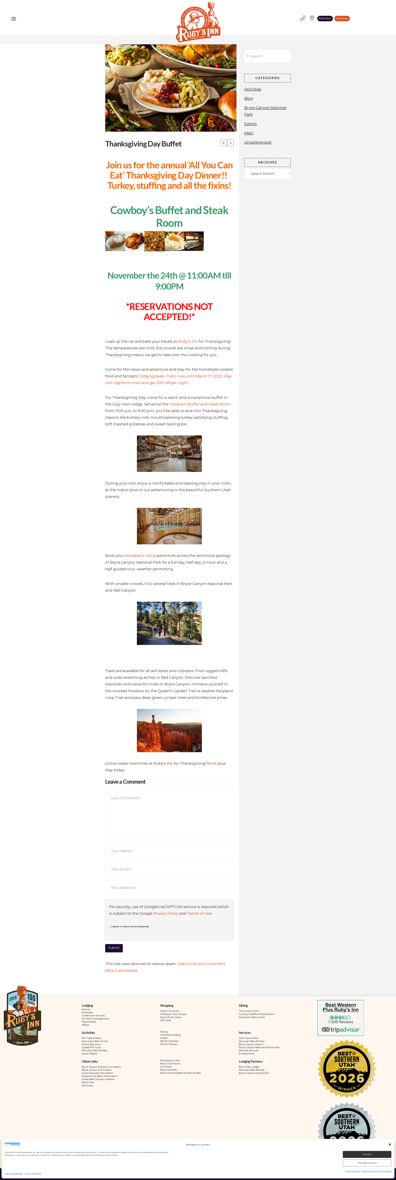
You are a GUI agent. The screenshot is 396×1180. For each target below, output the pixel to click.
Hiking (164, 1031)
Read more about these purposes (376, 1171)
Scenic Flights (89, 1053)
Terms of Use (199, 913)
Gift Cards (165, 1020)
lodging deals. (152, 376)
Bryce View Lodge (249, 1067)
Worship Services (248, 1050)
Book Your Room (170, 1063)
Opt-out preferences (14, 1173)
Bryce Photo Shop (170, 1017)
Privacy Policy (165, 913)
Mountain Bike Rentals (94, 1050)
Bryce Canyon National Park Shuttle (259, 1047)
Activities (252, 89)
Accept (367, 1154)
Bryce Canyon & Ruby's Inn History (101, 1067)
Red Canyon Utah (170, 1060)
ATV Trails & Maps (91, 1038)
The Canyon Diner (249, 1011)
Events (250, 123)
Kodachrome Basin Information (100, 1076)
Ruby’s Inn (188, 341)
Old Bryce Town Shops (173, 1014)
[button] (389, 1144)
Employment (246, 1053)
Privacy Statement (32, 1173)
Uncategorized (257, 142)
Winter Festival (168, 1044)
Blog (248, 98)
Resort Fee (88, 1082)
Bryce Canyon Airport (251, 1044)
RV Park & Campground (95, 1018)
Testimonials (89, 1021)
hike (148, 583)
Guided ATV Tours (91, 1047)
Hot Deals (165, 1066)
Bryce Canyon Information (97, 1070)
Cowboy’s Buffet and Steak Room (200, 404)
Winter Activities (169, 1041)
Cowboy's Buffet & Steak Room (257, 1014)
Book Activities (168, 1069)
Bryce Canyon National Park (265, 111)
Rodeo (164, 1038)
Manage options (367, 1162)
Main (249, 133)
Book (212, 763)
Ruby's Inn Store (169, 1011)
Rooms (86, 1009)
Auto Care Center (248, 1038)
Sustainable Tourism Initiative (98, 1079)
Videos (85, 1024)
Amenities (87, 1012)
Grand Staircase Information (97, 1073)
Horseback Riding (170, 1035)
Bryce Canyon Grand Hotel (254, 1073)
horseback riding (140, 555)
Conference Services (93, 1015)
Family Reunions (91, 1044)
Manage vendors (353, 1171)
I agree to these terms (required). (130, 926)
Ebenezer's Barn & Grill (252, 1017)
